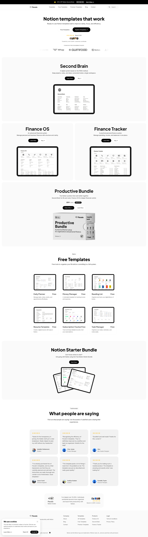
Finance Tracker (96, 524)
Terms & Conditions (111, 519)
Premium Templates (76, 7)
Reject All (25, 532)
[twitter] (50, 533)
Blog (86, 7)
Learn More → (8, 532)
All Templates (81, 519)
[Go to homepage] (33, 7)
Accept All (34, 532)
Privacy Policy (110, 521)
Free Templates (62, 7)
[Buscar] (109, 7)
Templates (52, 7)
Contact (93, 7)
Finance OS (95, 519)
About (65, 519)
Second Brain (96, 521)
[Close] (37, 521)
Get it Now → (90, 2)
